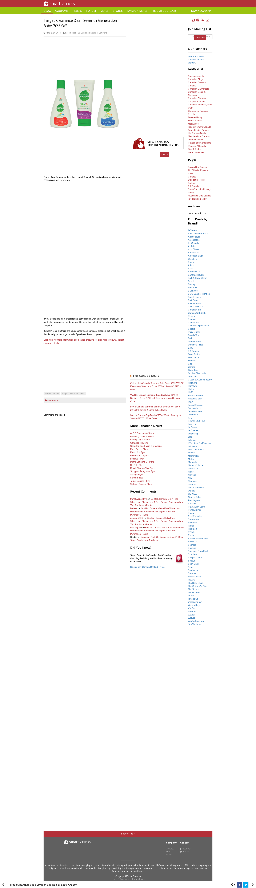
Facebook (186, 848)
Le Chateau (193, 430)
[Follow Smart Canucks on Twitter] (193, 20)
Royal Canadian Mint (198, 538)
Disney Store (194, 341)
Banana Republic (196, 275)
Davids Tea (193, 335)
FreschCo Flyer (137, 452)
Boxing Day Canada (140, 439)
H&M (190, 392)
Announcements (196, 76)
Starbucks (193, 570)
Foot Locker (194, 357)
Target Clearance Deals (73, 393)
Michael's (192, 462)
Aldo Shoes (193, 249)
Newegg (192, 475)
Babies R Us (194, 271)
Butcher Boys (194, 303)
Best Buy (192, 287)
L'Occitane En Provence (200, 443)
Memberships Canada (198, 136)
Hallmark (192, 383)
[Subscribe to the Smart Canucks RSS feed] (203, 20)
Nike (190, 478)
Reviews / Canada (197, 146)
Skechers (192, 554)
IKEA (190, 402)
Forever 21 (193, 360)
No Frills (192, 484)
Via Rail (191, 608)
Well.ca (191, 618)
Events (191, 114)
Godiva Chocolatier (197, 373)
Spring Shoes (136, 477)
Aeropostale (194, 240)
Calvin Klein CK (195, 306)
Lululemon (193, 446)
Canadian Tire (194, 309)
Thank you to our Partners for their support (196, 59)
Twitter (185, 851)
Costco (191, 329)
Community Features (198, 111)
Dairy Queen (194, 332)
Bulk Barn (192, 300)
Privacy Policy (138, 879)
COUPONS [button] (61, 10)
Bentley (191, 284)
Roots (191, 535)
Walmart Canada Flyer (141, 484)
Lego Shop (193, 433)
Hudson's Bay (195, 398)
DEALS (104, 10)
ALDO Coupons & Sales (142, 433)
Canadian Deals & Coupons (94, 32)
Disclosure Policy (196, 180)
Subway (192, 573)
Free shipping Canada (198, 130)
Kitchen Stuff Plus (196, 421)
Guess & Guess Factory (200, 379)
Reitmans (192, 522)
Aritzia (191, 265)
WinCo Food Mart (196, 621)
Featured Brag (195, 117)
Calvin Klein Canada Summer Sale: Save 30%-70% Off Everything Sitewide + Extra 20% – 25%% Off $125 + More (156, 386)
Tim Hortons (194, 592)
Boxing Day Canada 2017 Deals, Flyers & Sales (198, 170)
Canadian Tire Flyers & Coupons (146, 446)
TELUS (191, 579)
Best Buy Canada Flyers (142, 436)
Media (169, 854)
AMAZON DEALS (137, 10)
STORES (118, 10)
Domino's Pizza (195, 344)
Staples (191, 567)
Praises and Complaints (199, 142)
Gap (190, 364)
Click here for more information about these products (69, 340)
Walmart (192, 611)
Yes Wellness (194, 624)
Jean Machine (195, 411)
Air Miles (192, 246)
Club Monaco (194, 322)
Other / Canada (195, 139)
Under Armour (195, 602)
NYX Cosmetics (196, 487)
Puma (191, 513)
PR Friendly (193, 186)
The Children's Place (198, 586)
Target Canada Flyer (140, 481)
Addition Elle (194, 236)
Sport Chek (193, 564)
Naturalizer (193, 468)
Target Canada (52, 393)
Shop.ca (192, 548)
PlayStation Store (196, 506)
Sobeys (191, 560)
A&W (190, 268)
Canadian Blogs (195, 79)
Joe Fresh (193, 414)
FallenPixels (70, 32)
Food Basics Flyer (139, 449)
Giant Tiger (193, 370)
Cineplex (192, 319)
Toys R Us (193, 599)
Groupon (192, 376)
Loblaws (192, 440)
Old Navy (192, 494)
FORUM (91, 10)
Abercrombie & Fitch (198, 233)
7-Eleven (192, 230)
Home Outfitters (195, 395)
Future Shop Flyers (139, 455)
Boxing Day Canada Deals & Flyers (147, 567)
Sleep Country (195, 557)
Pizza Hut (192, 503)
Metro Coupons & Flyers (142, 462)
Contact (192, 176)
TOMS (191, 595)
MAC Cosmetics (196, 449)
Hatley (191, 389)
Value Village (194, 605)
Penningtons (194, 500)
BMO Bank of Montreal (199, 294)
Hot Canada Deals (146, 376)
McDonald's (194, 456)
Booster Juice (194, 297)
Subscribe (200, 37)
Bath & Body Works (197, 278)
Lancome (192, 424)
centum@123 (136, 518)
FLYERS (77, 10)
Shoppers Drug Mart (198, 551)
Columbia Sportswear (198, 325)
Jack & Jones (194, 408)
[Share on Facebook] (239, 885)
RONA (191, 532)
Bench (191, 281)
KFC (190, 417)
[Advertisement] (128, 15)
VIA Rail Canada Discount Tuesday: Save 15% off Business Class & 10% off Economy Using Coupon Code (155, 398)
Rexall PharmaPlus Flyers (143, 468)
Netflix (191, 471)
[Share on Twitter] (245, 885)
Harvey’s (192, 386)
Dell (190, 338)
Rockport (192, 529)
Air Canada (193, 243)
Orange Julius (194, 497)
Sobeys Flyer (136, 474)
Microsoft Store (195, 465)
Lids (190, 436)
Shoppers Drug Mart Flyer (142, 471)
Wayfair (191, 614)
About (169, 851)
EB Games (193, 351)
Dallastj (133, 508)
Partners (192, 183)
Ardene (191, 262)
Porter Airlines (194, 510)
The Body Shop (195, 583)
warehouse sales (196, 152)
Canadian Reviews (139, 443)
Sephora (192, 545)
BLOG (47, 10)
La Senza (192, 427)
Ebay (190, 348)
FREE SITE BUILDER (164, 10)
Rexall (191, 525)
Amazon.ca (193, 252)
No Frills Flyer (137, 465)
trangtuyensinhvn (138, 499)
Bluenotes (193, 290)
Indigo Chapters (195, 405)
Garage (191, 367)
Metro (191, 459)
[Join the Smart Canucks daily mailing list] (207, 20)
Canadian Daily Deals (198, 88)
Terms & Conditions (120, 879)
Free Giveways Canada (199, 127)
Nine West (193, 481)
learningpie (135, 527)
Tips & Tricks (194, 149)
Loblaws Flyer (137, 458)
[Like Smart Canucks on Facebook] (198, 20)
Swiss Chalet (194, 576)
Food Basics (194, 354)
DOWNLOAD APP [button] (201, 10)
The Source (193, 589)
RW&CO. (192, 541)
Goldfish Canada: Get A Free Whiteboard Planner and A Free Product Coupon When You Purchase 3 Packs (156, 502)
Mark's (191, 452)
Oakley (191, 490)
